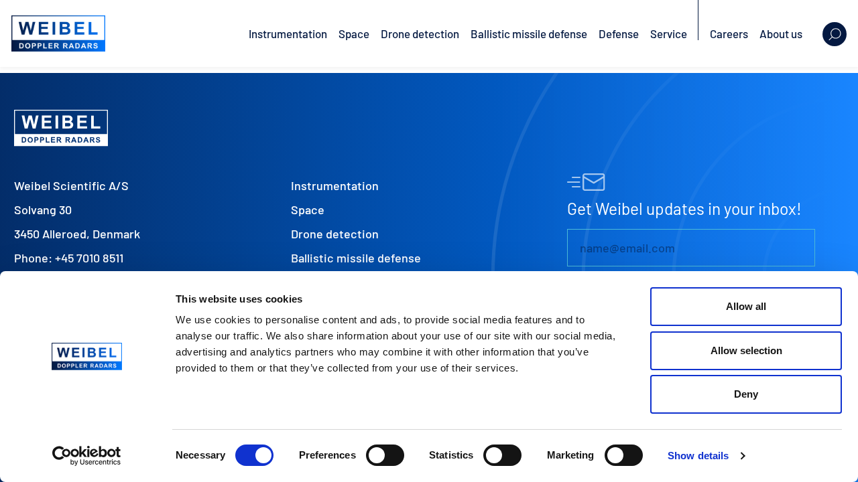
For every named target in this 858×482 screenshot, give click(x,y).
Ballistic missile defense (529, 33)
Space (354, 33)
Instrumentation (288, 33)
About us (780, 33)
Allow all (746, 306)
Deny (746, 394)
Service (668, 33)
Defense (619, 33)
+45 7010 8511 (89, 257)
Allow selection (746, 350)
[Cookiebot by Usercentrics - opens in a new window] (86, 456)
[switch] (385, 455)
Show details (698, 455)
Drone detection (420, 33)
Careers (729, 33)
